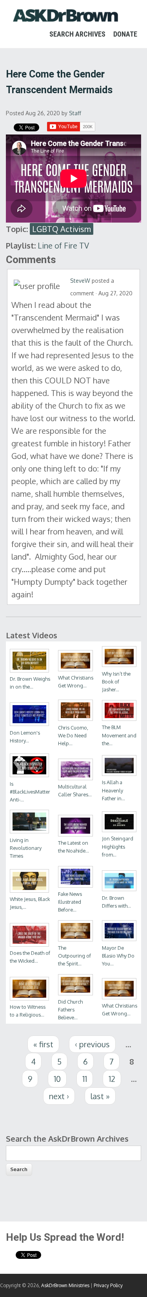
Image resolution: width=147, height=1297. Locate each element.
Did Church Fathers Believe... (70, 1010)
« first (43, 1044)
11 (84, 1079)
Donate (125, 34)
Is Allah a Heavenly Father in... (113, 790)
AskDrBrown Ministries (65, 1285)
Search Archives (77, 34)
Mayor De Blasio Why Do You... (118, 956)
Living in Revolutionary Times (26, 848)
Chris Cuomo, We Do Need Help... (73, 735)
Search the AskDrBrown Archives (67, 1138)
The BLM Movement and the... (119, 735)
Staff (75, 113)
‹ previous (92, 1044)
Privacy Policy (108, 1285)
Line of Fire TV (63, 245)
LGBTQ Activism (61, 229)
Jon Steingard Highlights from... (117, 846)
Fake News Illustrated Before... (70, 902)
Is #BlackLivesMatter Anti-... (30, 792)
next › (59, 1096)
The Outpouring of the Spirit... (74, 956)
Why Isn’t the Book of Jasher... (116, 682)
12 (112, 1079)
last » (100, 1096)
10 (57, 1079)
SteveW (80, 280)
